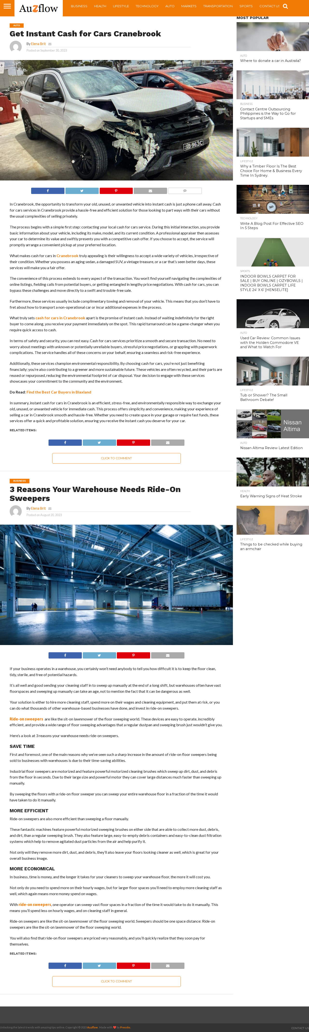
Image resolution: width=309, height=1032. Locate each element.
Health (100, 6)
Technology (147, 6)
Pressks (125, 1027)
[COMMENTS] (185, 189)
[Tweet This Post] (82, 189)
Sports (246, 6)
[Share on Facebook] (47, 189)
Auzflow (92, 1027)
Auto (170, 6)
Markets (189, 6)
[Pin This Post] (116, 189)
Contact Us (270, 6)
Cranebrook (67, 255)
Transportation (218, 6)
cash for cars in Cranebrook (60, 317)
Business (79, 6)
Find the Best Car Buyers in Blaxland (59, 392)
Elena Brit (38, 44)
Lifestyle (121, 6)
